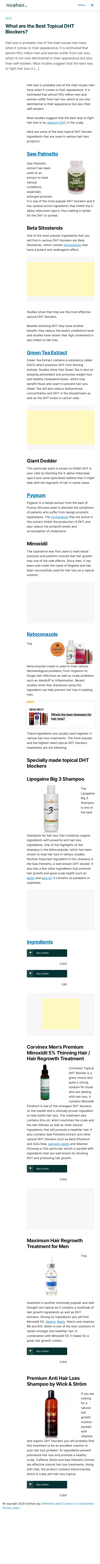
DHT (8, 18)
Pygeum (36, 495)
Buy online (43, 952)
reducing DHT (56, 122)
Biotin (61, 1321)
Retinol (50, 1321)
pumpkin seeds (58, 1144)
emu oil (47, 878)
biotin (31, 878)
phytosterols (72, 245)
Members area (52, 1503)
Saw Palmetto (42, 154)
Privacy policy (11, 1507)
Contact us (70, 1503)
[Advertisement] (61, 279)
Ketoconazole (42, 634)
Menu (81, 5)
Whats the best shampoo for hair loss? (71, 716)
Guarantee (85, 1503)
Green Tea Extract (47, 352)
